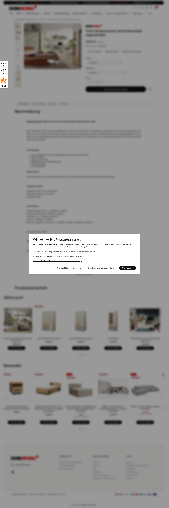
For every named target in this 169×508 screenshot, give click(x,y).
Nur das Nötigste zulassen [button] (69, 268)
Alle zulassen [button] (128, 268)
